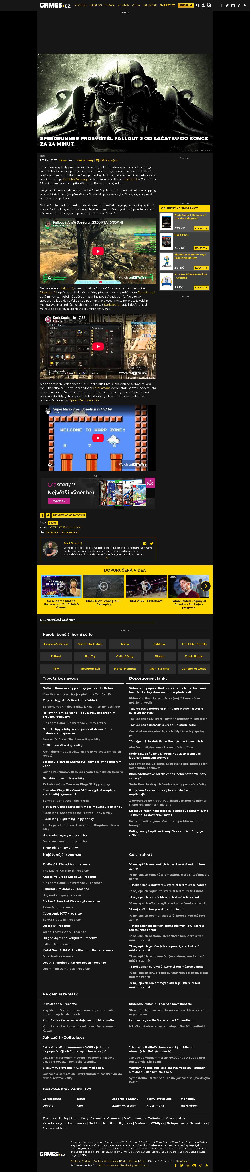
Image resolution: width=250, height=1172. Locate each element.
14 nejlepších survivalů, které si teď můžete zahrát (166, 966)
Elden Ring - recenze (58, 907)
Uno (80, 1105)
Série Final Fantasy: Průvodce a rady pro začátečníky (167, 784)
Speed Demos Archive (84, 400)
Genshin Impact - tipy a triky (63, 778)
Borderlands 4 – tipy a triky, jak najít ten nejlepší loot (81, 706)
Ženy (84, 1118)
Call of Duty (125, 656)
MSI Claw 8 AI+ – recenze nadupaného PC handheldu (168, 1026)
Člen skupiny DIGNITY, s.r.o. (134, 1165)
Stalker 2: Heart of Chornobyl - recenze (71, 901)
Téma (63, 160)
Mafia (125, 644)
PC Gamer (65, 527)
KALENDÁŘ (150, 5)
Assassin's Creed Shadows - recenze (70, 876)
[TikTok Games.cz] (238, 5)
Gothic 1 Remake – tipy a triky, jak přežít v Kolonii (78, 688)
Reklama (76, 1161)
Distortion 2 (48, 292)
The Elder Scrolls (194, 644)
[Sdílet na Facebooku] (42, 515)
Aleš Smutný (73, 543)
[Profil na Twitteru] (151, 543)
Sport (75, 1118)
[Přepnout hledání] (198, 5)
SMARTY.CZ (167, 5)
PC (42, 156)
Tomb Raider (194, 656)
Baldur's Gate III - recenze (62, 919)
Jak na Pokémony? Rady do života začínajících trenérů (83, 772)
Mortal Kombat (125, 668)
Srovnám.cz (198, 1123)
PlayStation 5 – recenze (60, 1004)
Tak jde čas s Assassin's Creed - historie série (162, 725)
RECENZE (81, 5)
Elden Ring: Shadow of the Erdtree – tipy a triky (77, 813)
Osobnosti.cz (175, 1118)
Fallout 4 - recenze (57, 944)
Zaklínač (159, 644)
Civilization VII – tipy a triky (62, 745)
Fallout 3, (67, 288)
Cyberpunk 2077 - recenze (62, 913)
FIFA (56, 668)
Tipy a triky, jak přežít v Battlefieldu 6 (70, 700)
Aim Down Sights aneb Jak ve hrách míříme (161, 747)
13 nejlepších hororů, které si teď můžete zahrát (164, 897)
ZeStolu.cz (156, 1118)
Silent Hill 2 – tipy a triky (60, 847)
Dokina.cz (142, 1123)
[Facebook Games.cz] (221, 5)
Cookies (98, 1161)
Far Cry (90, 656)
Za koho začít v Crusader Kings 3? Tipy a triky (76, 784)
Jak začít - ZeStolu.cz (64, 1037)
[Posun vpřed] (206, 586)
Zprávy (64, 1118)
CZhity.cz (158, 1123)
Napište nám (184, 1161)
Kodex (124, 1161)
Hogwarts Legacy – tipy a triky (65, 835)
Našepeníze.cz (177, 1123)
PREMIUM (185, 5)
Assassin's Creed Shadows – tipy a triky (71, 739)
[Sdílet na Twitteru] (48, 515)
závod (53, 522)
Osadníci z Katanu (125, 1098)
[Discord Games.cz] (233, 5)
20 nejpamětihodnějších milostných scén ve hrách (166, 741)
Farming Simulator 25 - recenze (66, 889)
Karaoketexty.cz (54, 1123)
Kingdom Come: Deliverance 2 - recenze (72, 883)
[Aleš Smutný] (50, 548)
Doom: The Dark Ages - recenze (66, 968)
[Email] (145, 543)
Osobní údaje (111, 1161)
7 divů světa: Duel (159, 1098)
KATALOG (96, 5)
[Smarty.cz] (98, 493)
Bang (81, 1098)
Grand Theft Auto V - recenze (64, 932)
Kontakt (133, 1161)
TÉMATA (109, 5)
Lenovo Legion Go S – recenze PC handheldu (162, 1020)
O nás (142, 1161)
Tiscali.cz (49, 1118)
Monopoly (188, 1098)
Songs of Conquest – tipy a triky (66, 800)
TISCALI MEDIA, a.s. (108, 1165)
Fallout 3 (131, 179)
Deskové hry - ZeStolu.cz (67, 1089)
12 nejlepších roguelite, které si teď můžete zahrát (166, 891)
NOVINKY (123, 5)
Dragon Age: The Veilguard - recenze (70, 938)
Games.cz (114, 1118)
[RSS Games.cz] (244, 5)
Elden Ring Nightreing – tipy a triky (68, 819)
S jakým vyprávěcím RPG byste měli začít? (73, 1067)
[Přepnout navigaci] (203, 5)
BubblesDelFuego (76, 179)
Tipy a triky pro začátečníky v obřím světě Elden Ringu (82, 806)
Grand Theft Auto (90, 644)
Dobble (48, 1105)
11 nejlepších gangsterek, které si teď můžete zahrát (167, 885)
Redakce (87, 1161)
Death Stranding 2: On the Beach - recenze (74, 962)
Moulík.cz (110, 1123)
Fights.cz (125, 1123)
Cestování (97, 1118)
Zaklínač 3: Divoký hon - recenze (66, 864)
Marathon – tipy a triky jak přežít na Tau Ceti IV (77, 694)
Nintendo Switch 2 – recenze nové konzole (160, 1004)
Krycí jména (155, 1105)
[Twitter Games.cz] (227, 5)
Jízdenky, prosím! (124, 1105)
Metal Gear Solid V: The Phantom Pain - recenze (78, 950)
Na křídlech (189, 1105)
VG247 (54, 527)
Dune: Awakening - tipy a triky (65, 841)
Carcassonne (52, 1098)
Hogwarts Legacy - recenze (63, 895)
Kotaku (77, 527)
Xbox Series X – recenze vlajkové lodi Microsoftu (78, 1020)
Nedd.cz (95, 1123)
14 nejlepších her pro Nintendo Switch (157, 909)
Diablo (159, 656)
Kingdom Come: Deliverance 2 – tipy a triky (74, 723)
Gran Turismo (160, 668)
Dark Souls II (146, 292)
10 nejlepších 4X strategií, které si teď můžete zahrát (167, 903)
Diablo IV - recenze (57, 925)
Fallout (56, 656)
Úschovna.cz (77, 1123)
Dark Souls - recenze (58, 956)
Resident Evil (90, 668)
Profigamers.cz (135, 1118)
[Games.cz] (55, 5)
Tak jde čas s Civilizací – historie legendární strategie (168, 719)
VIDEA (136, 5)
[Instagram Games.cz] (187, 1165)
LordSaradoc (101, 388)
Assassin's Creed (56, 644)
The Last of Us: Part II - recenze (66, 870)
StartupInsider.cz (55, 1128)
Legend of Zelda (194, 668)
